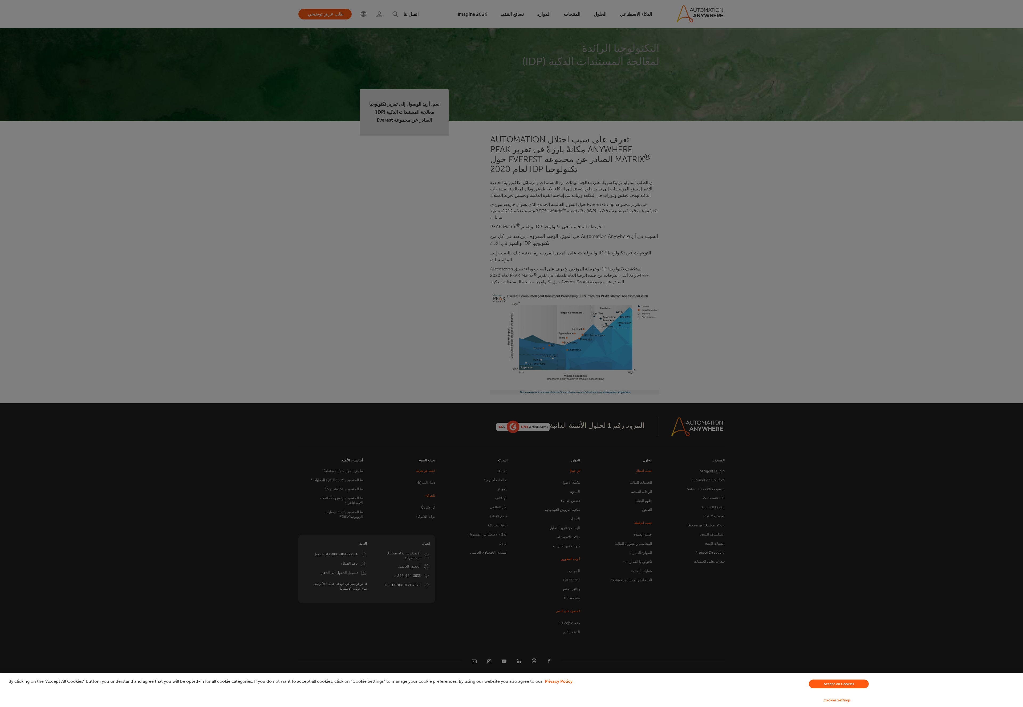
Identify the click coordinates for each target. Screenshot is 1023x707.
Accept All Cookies (839, 684)
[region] (511, 690)
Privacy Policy (559, 681)
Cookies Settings (837, 700)
